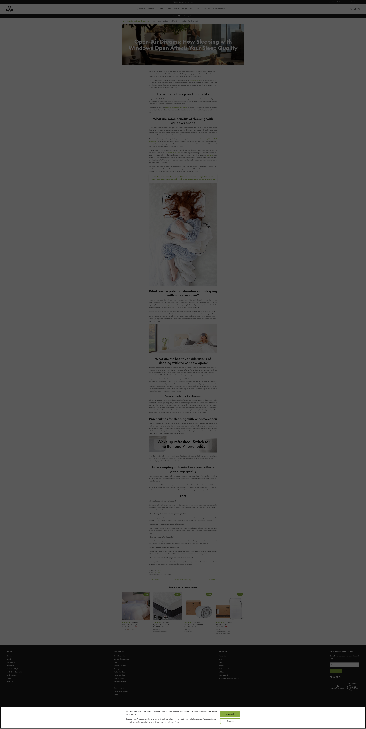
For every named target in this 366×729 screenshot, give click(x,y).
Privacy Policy (174, 722)
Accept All (230, 714)
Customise (230, 721)
